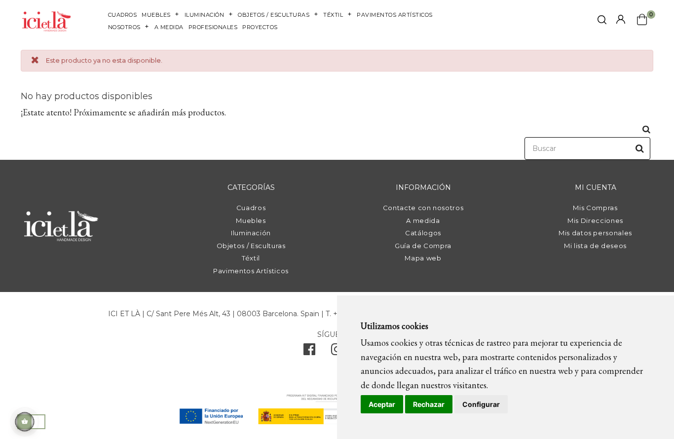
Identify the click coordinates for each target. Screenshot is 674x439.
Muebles (251, 220)
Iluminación (251, 233)
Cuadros (251, 208)
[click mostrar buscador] (602, 21)
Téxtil (251, 258)
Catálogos (423, 233)
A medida (423, 220)
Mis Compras (595, 208)
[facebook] (309, 351)
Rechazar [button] (429, 404)
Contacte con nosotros (423, 208)
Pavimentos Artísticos (251, 271)
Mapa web (423, 258)
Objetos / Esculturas (251, 246)
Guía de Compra (423, 246)
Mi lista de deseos (595, 246)
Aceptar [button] (382, 404)
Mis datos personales (595, 233)
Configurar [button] (481, 404)
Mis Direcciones (595, 220)
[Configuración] (620, 20)
